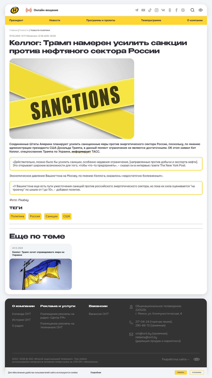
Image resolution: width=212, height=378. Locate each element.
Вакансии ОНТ (99, 314)
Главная (13, 30)
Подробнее (96, 372)
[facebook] (176, 10)
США (66, 216)
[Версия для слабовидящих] (201, 10)
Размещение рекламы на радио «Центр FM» (57, 315)
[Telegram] (136, 10)
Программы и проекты (100, 20)
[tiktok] (150, 10)
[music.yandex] (183, 10)
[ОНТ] (14, 10)
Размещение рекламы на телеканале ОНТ (57, 325)
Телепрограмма (151, 20)
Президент (16, 20)
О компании (195, 20)
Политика (17, 216)
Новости (54, 20)
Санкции (52, 216)
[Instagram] (156, 10)
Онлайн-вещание (46, 10)
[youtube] (143, 10)
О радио (18, 326)
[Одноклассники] (170, 10)
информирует (81, 151)
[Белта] (195, 359)
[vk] (163, 10)
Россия (35, 216)
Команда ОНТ (21, 314)
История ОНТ (21, 320)
